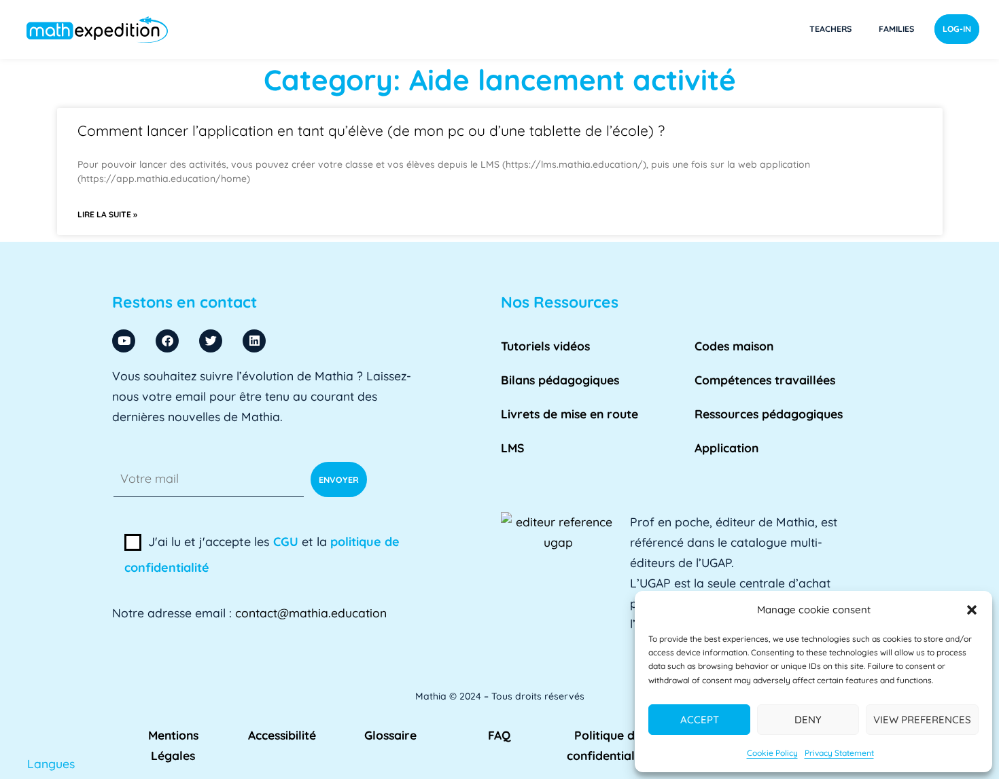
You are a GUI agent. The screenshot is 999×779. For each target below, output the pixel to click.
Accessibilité (282, 734)
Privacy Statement (839, 753)
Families (896, 29)
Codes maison (734, 345)
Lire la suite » (107, 214)
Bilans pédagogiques (560, 379)
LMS (513, 447)
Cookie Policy (772, 753)
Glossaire (390, 734)
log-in (957, 29)
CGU (285, 541)
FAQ (499, 734)
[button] (972, 610)
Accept (699, 719)
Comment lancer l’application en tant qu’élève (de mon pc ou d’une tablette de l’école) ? (371, 130)
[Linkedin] (254, 340)
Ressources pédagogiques (769, 413)
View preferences (922, 719)
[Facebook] (167, 340)
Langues (51, 763)
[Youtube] (123, 340)
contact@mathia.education (311, 612)
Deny (808, 719)
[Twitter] (210, 340)
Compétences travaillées (765, 379)
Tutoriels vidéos (545, 345)
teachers (830, 29)
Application (726, 447)
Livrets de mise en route (569, 413)
